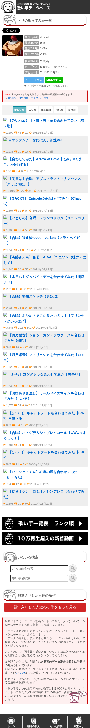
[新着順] (12, 97)
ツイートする (34, 79)
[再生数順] (23, 97)
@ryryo (20, 672)
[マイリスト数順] (39, 97)
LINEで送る (53, 79)
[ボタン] (72, 568)
